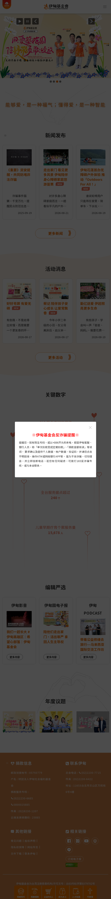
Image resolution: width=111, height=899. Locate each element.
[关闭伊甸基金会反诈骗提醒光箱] (90, 427)
